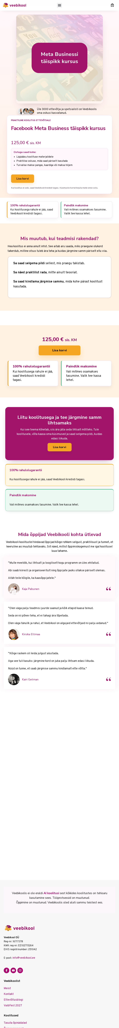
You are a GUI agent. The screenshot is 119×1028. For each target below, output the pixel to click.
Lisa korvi (22, 178)
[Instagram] (20, 970)
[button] (59, 5)
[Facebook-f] (6, 970)
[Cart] (112, 5)
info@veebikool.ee (23, 958)
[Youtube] (13, 970)
